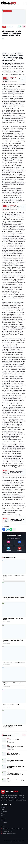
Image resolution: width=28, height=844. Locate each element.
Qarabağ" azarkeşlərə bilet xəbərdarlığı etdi (16, 207)
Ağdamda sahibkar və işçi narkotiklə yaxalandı (15, 767)
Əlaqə (15, 842)
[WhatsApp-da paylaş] (10, 529)
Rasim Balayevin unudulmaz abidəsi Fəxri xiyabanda (17, 520)
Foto (2, 816)
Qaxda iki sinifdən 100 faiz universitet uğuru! (15, 740)
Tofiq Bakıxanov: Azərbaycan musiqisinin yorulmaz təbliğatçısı (12, 726)
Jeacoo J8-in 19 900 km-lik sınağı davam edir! (14, 662)
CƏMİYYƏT (4, 811)
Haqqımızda (9, 842)
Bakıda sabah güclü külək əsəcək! (11, 704)
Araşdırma (3, 807)
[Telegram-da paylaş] (7, 529)
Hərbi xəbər (4, 822)
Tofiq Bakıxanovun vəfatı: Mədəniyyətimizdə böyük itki (13, 683)
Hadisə (3, 820)
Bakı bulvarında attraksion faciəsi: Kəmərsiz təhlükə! (17, 79)
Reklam (20, 842)
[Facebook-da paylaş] (3, 529)
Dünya (3, 814)
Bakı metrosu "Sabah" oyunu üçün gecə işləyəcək (16, 780)
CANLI (2, 809)
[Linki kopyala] (14, 529)
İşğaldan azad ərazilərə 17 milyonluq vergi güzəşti (16, 472)
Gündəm (3, 818)
